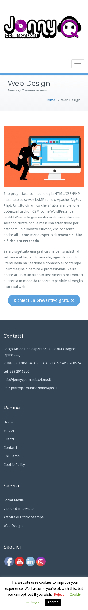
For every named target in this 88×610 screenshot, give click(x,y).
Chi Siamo (12, 456)
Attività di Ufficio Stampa (24, 517)
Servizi (9, 431)
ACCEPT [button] (53, 602)
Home (50, 100)
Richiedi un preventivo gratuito (44, 300)
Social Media (14, 500)
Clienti (9, 439)
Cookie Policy (14, 465)
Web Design (13, 526)
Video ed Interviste (19, 509)
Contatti (10, 448)
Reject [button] (59, 594)
